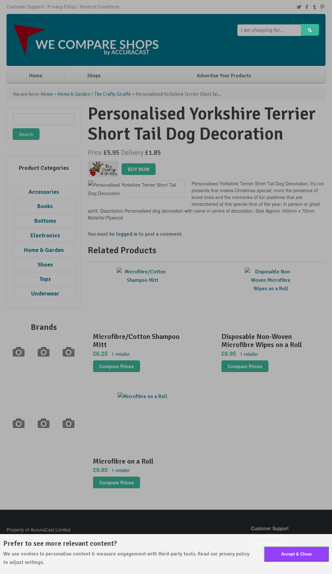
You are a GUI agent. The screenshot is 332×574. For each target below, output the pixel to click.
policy (242, 554)
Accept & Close (296, 554)
